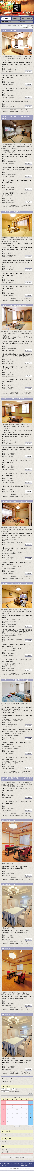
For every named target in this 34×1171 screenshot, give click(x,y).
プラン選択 (5, 18)
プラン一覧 (5, 1152)
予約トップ (10, 1163)
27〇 (21, 1118)
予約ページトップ (7, 1081)
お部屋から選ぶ (6, 1139)
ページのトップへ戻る (28, 1161)
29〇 (30, 1118)
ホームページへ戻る (8, 1078)
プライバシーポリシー (24, 1164)
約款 (30, 1163)
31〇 (8, 1122)
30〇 (3, 1122)
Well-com (16, 1168)
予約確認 (17, 1163)
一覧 (3, 1146)
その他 (4, 1134)
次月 (30, 1126)
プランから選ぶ (6, 1131)
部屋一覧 (4, 1149)
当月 (17, 1126)
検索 (30, 1094)
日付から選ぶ (6, 1086)
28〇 (26, 1118)
